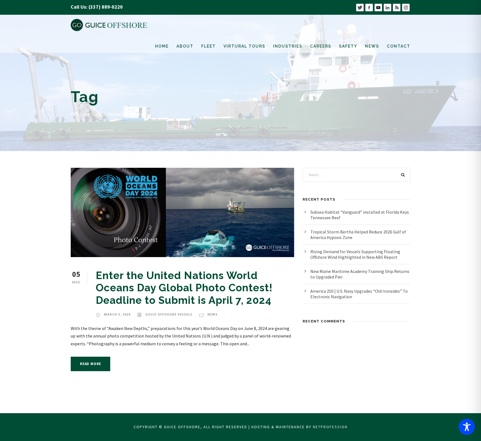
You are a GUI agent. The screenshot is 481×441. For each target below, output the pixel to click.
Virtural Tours (244, 46)
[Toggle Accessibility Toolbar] (466, 426)
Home (162, 46)
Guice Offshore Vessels (168, 314)
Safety (348, 46)
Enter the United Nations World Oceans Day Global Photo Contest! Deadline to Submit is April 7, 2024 (185, 287)
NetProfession (330, 426)
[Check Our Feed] (396, 7)
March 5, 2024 (117, 314)
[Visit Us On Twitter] (359, 7)
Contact (398, 46)
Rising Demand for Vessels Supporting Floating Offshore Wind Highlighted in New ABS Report (355, 254)
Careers (320, 46)
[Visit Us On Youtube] (378, 7)
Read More (90, 363)
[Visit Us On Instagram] (405, 7)
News (372, 46)
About (184, 46)
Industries (287, 46)
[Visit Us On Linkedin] (387, 7)
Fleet (208, 46)
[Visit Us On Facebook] (369, 7)
